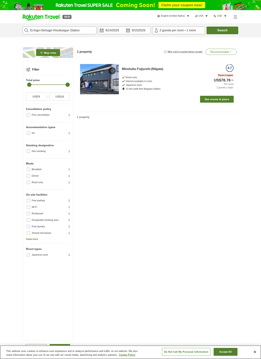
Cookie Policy (127, 354)
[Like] (112, 70)
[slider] (29, 85)
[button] (41, 16)
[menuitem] (173, 16)
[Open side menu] (235, 17)
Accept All (225, 351)
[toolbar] (124, 30)
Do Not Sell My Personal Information (186, 351)
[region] (130, 352)
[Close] (255, 352)
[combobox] (59, 30)
